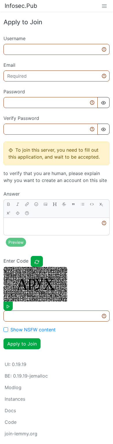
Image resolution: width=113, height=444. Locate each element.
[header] (54, 204)
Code (11, 422)
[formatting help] (27, 213)
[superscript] (8, 213)
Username (14, 38)
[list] (82, 204)
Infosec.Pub (21, 5)
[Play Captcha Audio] (8, 306)
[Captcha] (37, 261)
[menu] (104, 5)
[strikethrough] (64, 204)
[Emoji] (36, 204)
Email (9, 65)
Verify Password (21, 118)
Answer (11, 194)
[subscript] (101, 204)
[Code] (91, 204)
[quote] (73, 204)
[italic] (17, 204)
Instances (15, 399)
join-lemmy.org (21, 433)
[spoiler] (17, 213)
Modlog (13, 387)
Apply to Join (22, 344)
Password (14, 91)
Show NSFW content (33, 329)
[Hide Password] (103, 102)
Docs (10, 410)
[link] (27, 204)
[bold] (8, 204)
